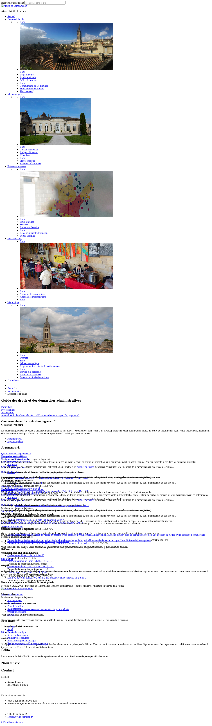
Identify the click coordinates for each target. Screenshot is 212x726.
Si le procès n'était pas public (15, 459)
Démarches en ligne (17, 632)
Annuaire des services (18, 637)
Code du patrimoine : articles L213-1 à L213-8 (30, 561)
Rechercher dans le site (12, 2)
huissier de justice (85, 467)
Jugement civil (14, 438)
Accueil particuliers (10, 415)
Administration (14, 603)
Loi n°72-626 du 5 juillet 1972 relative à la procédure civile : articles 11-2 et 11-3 (46, 577)
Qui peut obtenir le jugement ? (16, 453)
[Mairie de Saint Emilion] (14, 5)
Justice (23, 415)
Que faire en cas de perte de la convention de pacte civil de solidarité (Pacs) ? (45, 522)
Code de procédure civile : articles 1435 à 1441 (30, 566)
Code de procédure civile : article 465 (25, 555)
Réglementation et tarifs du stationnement (27, 643)
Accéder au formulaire (12, 526)
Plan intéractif (14, 608)
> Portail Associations (12, 722)
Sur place (12, 464)
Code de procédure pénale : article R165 (27, 572)
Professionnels (8, 409)
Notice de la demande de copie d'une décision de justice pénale (38, 609)
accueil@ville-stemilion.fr (20, 716)
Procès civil (32, 415)
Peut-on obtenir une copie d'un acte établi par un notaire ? (35, 520)
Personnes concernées (12, 486)
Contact (11, 614)
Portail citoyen (14, 600)
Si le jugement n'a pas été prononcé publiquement (25, 492)
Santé (10, 629)
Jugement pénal (15, 441)
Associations (7, 412)
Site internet (7, 559)
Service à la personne (17, 635)
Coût (3, 467)
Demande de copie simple (14, 456)
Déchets (11, 626)
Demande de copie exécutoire (15, 461)
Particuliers (6, 407)
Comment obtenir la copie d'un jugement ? (58, 415)
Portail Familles (15, 606)
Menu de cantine (18, 611)
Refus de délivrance (11, 472)
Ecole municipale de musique (21, 640)
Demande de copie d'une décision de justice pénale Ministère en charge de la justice (48, 543)
